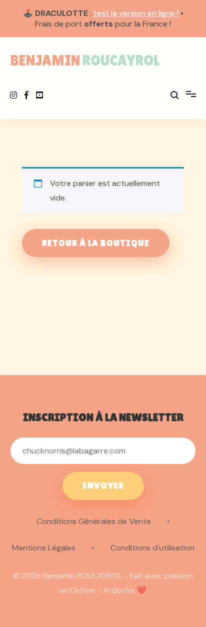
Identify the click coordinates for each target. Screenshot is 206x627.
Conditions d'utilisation (152, 547)
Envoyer (103, 485)
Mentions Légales (44, 547)
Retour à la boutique (96, 243)
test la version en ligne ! (136, 13)
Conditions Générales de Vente (93, 521)
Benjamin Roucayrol (85, 60)
